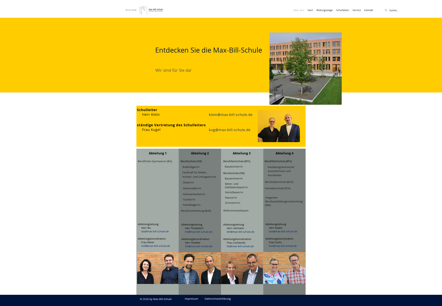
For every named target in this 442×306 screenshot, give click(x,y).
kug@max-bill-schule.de (230, 129)
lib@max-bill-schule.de (240, 246)
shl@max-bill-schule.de (198, 246)
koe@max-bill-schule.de (283, 231)
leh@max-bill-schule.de (240, 231)
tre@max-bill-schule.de (198, 231)
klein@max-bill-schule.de (231, 114)
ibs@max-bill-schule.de (155, 231)
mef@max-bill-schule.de (155, 246)
